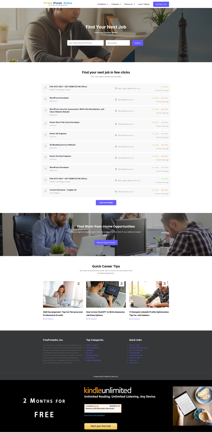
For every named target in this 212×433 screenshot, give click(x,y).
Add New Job (161, 4)
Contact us (133, 363)
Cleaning (89, 350)
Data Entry (90, 358)
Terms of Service (136, 355)
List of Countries (136, 350)
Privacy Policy (134, 358)
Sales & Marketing (93, 360)
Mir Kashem (49, 319)
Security (89, 352)
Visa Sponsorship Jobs (138, 348)
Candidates (101, 4)
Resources (129, 4)
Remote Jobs (134, 345)
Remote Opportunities (106, 242)
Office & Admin (92, 345)
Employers (115, 4)
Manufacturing (92, 355)
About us (133, 360)
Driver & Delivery (92, 348)
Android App (134, 352)
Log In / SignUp (143, 4)
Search (137, 43)
